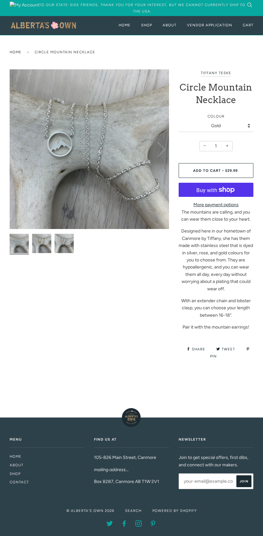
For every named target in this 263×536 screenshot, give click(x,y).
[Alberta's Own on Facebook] (124, 525)
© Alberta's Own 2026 (90, 510)
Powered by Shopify (174, 510)
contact (19, 482)
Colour (216, 116)
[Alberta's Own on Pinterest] (153, 525)
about (16, 465)
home (15, 456)
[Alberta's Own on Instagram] (138, 525)
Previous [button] (20, 149)
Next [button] (157, 149)
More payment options (216, 204)
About (169, 25)
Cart (248, 25)
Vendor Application (209, 25)
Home (125, 25)
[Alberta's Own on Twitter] (109, 525)
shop (15, 473)
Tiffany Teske (216, 73)
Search (133, 510)
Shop (146, 25)
